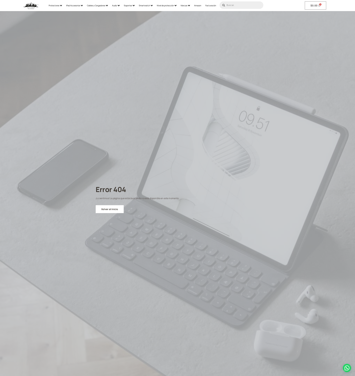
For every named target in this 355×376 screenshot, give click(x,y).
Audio (114, 5)
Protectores (54, 5)
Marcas (184, 5)
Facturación (210, 5)
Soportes (128, 5)
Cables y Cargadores (96, 5)
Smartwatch (144, 5)
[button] (347, 368)
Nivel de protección (165, 5)
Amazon (197, 5)
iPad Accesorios (73, 5)
